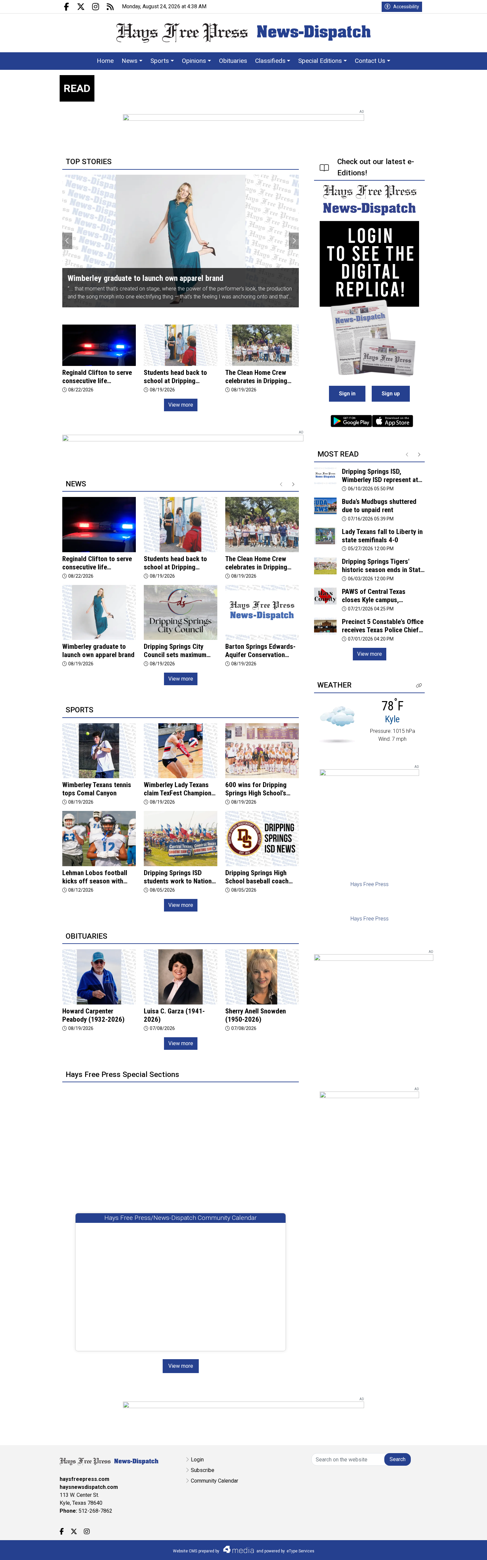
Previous (67, 241)
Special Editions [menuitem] (320, 61)
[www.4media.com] (236, 1549)
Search (398, 1459)
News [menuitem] (129, 61)
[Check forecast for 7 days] (337, 724)
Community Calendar (214, 1481)
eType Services (300, 1551)
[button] (419, 685)
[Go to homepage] (243, 33)
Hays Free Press (370, 884)
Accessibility (406, 6)
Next (294, 241)
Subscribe (202, 1470)
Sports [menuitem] (159, 61)
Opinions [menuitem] (194, 61)
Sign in (347, 393)
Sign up (391, 393)
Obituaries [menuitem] (233, 61)
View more (180, 405)
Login (197, 1459)
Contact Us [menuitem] (370, 61)
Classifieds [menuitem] (270, 61)
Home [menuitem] (105, 61)
